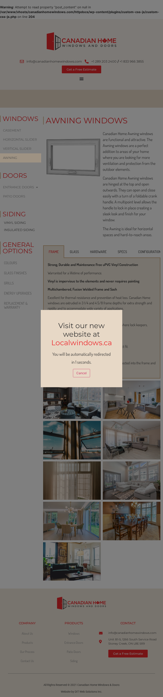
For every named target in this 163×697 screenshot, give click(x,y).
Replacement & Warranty (16, 305)
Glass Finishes (15, 273)
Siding (74, 661)
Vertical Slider (17, 149)
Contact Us (27, 661)
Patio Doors (14, 196)
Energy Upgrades (18, 293)
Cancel (81, 373)
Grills (9, 283)
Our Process (27, 652)
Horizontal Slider (20, 139)
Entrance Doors (18, 187)
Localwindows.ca (81, 342)
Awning (10, 158)
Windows (74, 633)
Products (27, 643)
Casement (12, 130)
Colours (10, 263)
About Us (27, 633)
